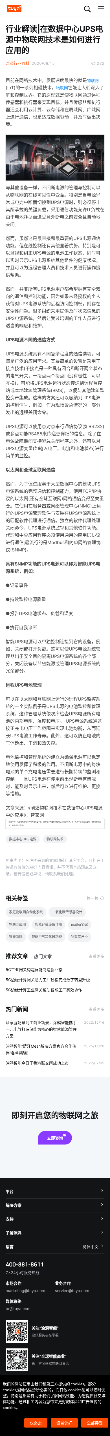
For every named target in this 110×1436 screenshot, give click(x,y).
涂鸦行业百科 (17, 63)
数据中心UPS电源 (22, 839)
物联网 (93, 80)
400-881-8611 (25, 1264)
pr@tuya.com (18, 1308)
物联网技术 (55, 839)
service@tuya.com (72, 1290)
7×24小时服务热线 (22, 1272)
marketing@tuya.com (25, 1290)
